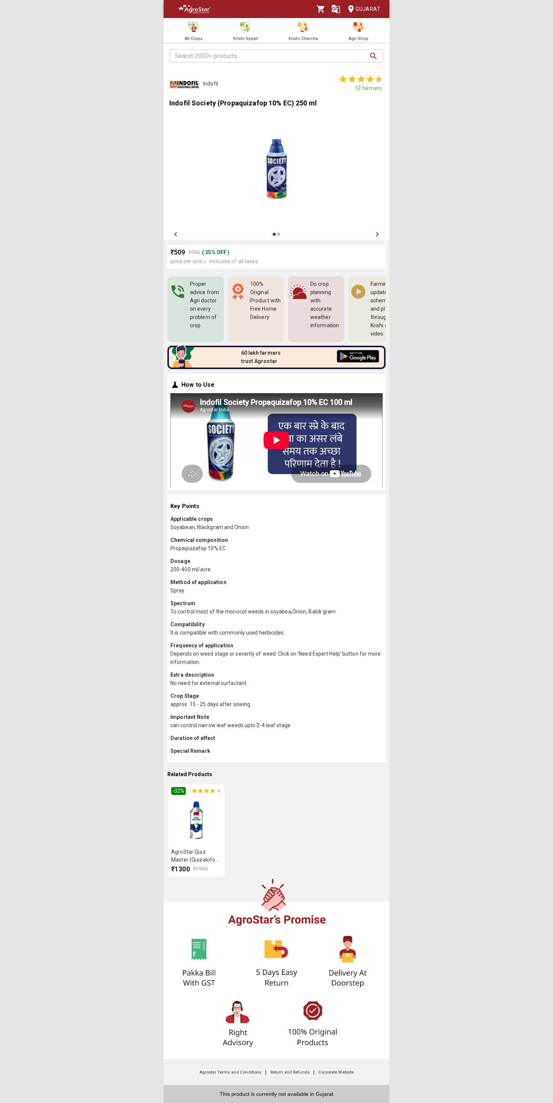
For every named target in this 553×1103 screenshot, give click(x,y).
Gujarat (368, 9)
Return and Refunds (290, 1072)
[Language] (335, 9)
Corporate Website (336, 1072)
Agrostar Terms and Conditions (230, 1072)
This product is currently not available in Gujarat (276, 1094)
